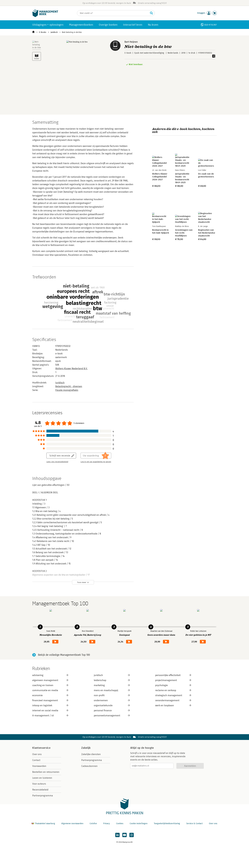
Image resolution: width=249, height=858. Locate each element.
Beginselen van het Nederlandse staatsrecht (206, 233)
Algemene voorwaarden (72, 823)
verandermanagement (167, 700)
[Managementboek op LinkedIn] (117, 835)
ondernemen (101, 700)
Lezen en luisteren (42, 778)
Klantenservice (41, 747)
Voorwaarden (39, 766)
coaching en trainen (42, 685)
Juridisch (54, 32)
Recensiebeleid (40, 789)
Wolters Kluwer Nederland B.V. (71, 368)
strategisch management (168, 695)
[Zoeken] (151, 13)
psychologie (161, 685)
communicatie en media (45, 690)
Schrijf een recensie (59, 455)
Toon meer (81, 582)
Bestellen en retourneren (45, 772)
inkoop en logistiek (42, 705)
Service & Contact (194, 823)
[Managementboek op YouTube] (124, 835)
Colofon (93, 823)
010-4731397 (210, 24)
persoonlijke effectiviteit (168, 675)
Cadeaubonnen (89, 766)
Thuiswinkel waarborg (45, 823)
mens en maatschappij (106, 690)
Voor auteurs (39, 783)
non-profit (99, 695)
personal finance (103, 710)
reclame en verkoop (165, 690)
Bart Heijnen (131, 41)
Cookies (119, 823)
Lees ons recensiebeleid (57, 462)
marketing (99, 685)
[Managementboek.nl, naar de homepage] (45, 16)
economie (37, 695)
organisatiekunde (103, 705)
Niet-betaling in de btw (72, 32)
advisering (37, 675)
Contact (36, 760)
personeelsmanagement (107, 715)
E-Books (42, 32)
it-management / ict (43, 715)
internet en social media (45, 710)
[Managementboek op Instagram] (131, 835)
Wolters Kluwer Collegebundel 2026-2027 (159, 176)
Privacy (106, 823)
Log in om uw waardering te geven (96, 462)
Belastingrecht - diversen (68, 386)
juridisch (98, 675)
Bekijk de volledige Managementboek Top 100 (64, 654)
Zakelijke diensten (91, 754)
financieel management (45, 700)
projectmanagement (166, 680)
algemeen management (45, 680)
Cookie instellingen (138, 823)
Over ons (37, 754)
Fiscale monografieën (66, 390)
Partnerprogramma (42, 795)
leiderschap (100, 680)
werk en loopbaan (164, 705)
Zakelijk (85, 747)
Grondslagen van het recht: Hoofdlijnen (184, 233)
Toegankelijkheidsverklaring (167, 823)
